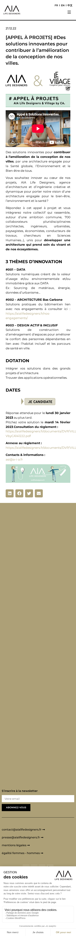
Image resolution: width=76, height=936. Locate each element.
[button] (69, 12)
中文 (70, 5)
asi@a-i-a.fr (14, 459)
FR (56, 5)
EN (63, 5)
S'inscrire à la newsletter (20, 791)
